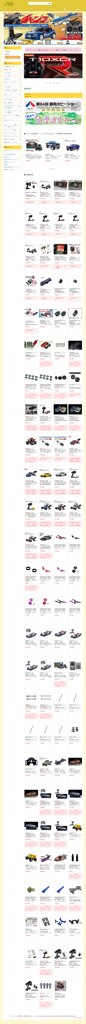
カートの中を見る (12, 57)
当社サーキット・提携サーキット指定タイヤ (11, 126)
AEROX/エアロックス (9, 162)
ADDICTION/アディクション (11, 159)
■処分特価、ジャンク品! (10, 142)
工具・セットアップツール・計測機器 (10, 111)
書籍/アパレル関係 (9, 139)
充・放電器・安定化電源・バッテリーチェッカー (11, 90)
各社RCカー (7, 79)
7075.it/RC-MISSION (9, 154)
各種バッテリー (8, 95)
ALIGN (5, 164)
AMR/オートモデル (9, 169)
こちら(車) (70, 50)
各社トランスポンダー (10, 133)
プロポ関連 (7, 87)
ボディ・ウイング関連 (10, 130)
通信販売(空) (34, 42)
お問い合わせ (52, 42)
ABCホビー (7, 157)
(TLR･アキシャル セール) (11, 136)
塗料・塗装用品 (8, 103)
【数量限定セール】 (9, 66)
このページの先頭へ (77, 1018)
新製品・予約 (7, 69)
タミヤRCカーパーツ (9, 76)
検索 (49, 3)
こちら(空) (75, 50)
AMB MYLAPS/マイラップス (11, 167)
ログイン (72, 42)
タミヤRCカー (8, 73)
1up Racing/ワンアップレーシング (12, 151)
